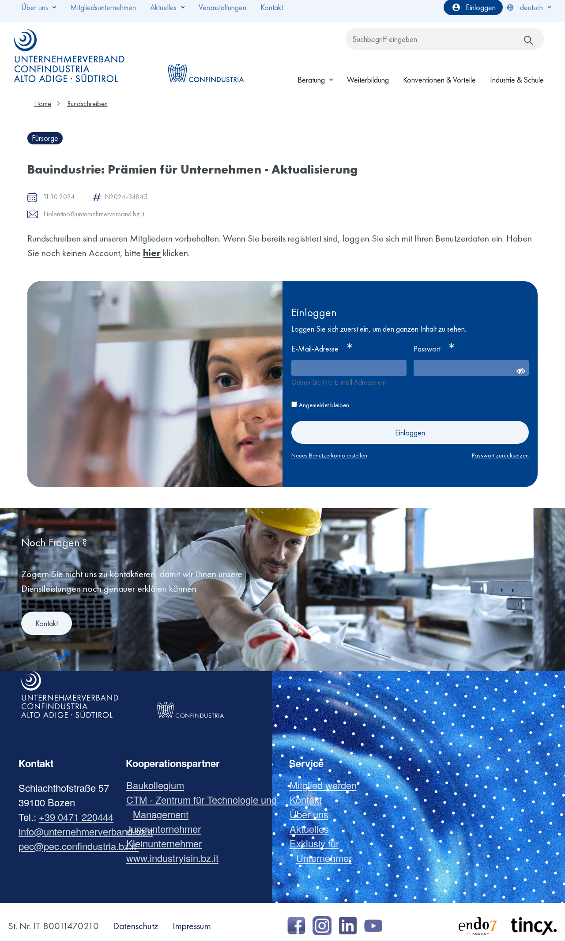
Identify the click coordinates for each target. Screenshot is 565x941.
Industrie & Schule (517, 80)
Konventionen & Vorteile (439, 80)
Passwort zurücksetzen (500, 455)
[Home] (69, 56)
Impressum (192, 925)
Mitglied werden (326, 785)
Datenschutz (135, 925)
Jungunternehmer (167, 828)
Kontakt (46, 623)
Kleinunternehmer (167, 843)
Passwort (427, 349)
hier (152, 252)
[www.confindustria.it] (206, 56)
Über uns (312, 814)
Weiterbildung (368, 80)
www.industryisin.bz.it (175, 858)
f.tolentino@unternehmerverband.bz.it (93, 214)
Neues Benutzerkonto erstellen (329, 455)
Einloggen (410, 432)
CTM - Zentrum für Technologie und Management (205, 807)
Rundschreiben (87, 103)
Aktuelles (312, 828)
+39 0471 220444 (76, 817)
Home (42, 103)
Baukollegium (158, 785)
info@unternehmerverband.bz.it (86, 831)
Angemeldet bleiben (324, 405)
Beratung (311, 80)
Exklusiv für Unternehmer (324, 850)
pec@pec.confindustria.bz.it (79, 846)
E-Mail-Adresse (315, 349)
